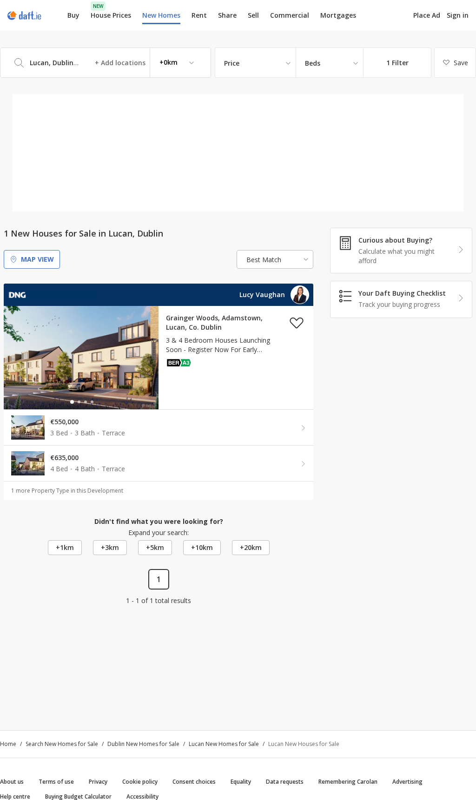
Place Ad (426, 15)
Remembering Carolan (347, 782)
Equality (241, 782)
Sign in (458, 15)
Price (231, 63)
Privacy (98, 782)
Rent (199, 15)
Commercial (289, 15)
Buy (73, 15)
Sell (253, 15)
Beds (312, 63)
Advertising (407, 782)
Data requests (285, 782)
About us (12, 782)
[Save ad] (296, 322)
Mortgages (338, 15)
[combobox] (105, 62)
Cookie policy (140, 782)
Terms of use (56, 782)
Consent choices (194, 782)
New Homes (161, 15)
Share (227, 15)
